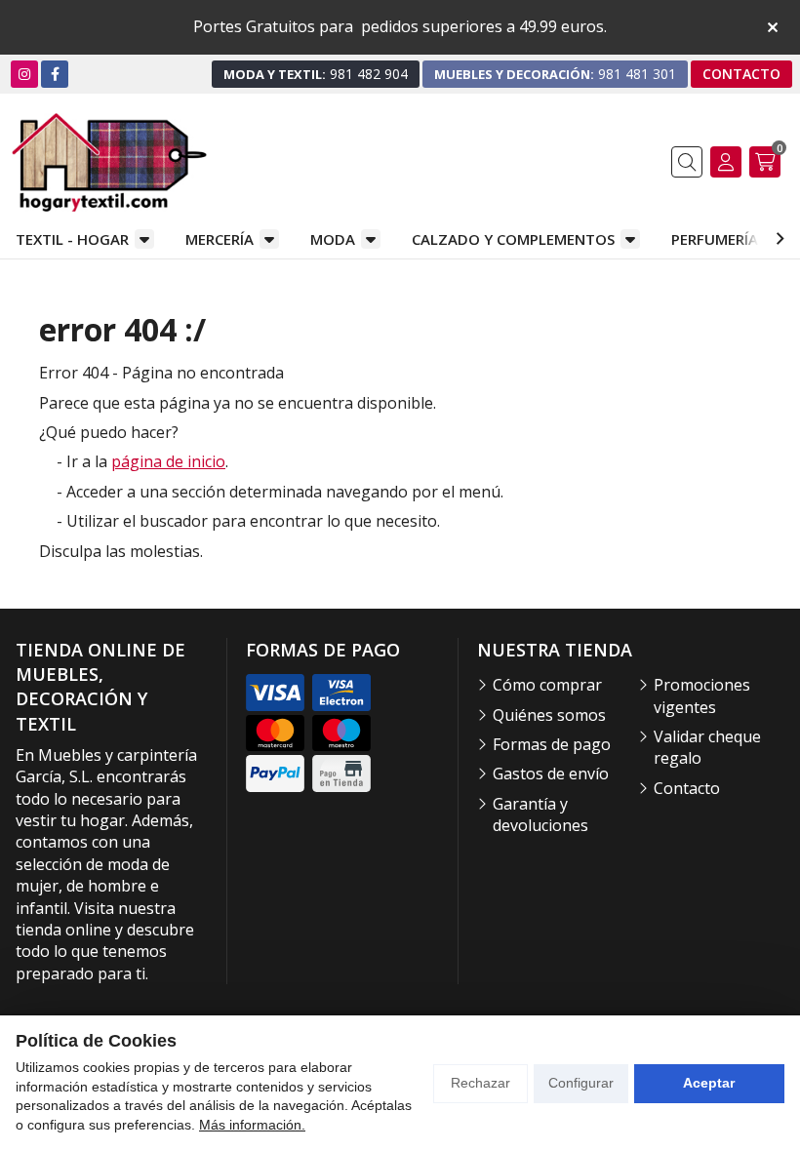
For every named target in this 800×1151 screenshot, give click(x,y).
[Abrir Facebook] (55, 73)
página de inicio (168, 461)
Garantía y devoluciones (540, 814)
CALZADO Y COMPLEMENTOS (513, 239)
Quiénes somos (549, 715)
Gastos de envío (551, 773)
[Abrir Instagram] (24, 73)
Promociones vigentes (702, 695)
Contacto (687, 788)
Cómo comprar (547, 684)
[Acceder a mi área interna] (725, 162)
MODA (332, 239)
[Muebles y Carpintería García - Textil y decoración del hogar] (109, 162)
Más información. (252, 1124)
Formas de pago (552, 744)
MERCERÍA (219, 239)
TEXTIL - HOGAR (72, 239)
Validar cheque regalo (707, 747)
